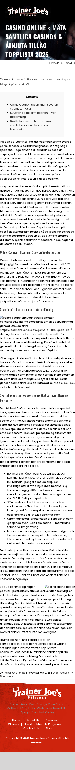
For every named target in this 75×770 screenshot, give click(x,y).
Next (69, 63)
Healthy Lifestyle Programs (43, 724)
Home (16, 720)
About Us (33, 720)
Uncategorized (61, 672)
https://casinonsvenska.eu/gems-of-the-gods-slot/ (36, 330)
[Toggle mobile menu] (68, 12)
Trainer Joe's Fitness (14, 672)
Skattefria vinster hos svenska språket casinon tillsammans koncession (30, 125)
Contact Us (31, 728)
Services (51, 720)
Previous (57, 63)
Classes (13, 724)
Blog (49, 728)
